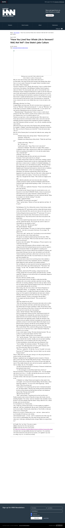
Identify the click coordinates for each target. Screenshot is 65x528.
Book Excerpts (25, 25)
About (40, 25)
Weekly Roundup (36, 515)
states (23, 47)
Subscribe (49, 15)
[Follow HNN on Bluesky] (61, 28)
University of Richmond (59, 1)
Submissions (55, 25)
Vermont (20, 47)
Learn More (46, 518)
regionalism (15, 47)
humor (26, 47)
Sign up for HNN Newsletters (24, 525)
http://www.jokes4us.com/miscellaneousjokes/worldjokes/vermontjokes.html (33, 429)
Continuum (35, 513)
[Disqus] (32, 452)
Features (10, 25)
